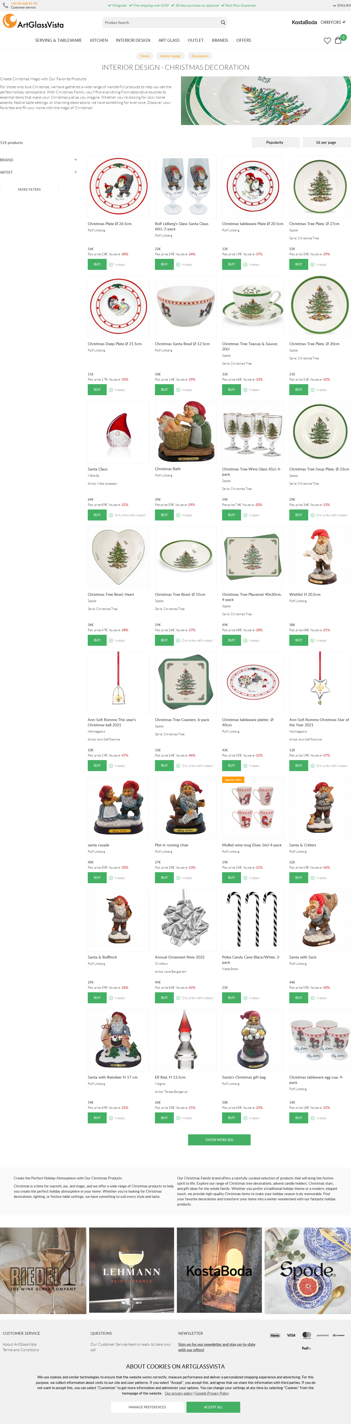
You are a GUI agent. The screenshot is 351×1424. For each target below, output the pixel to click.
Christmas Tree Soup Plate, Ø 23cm (319, 469)
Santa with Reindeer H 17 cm (113, 1077)
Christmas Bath (168, 468)
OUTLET (196, 40)
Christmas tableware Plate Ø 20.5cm (253, 223)
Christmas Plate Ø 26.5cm (110, 223)
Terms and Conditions (21, 1350)
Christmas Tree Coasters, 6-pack (182, 719)
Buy (97, 264)
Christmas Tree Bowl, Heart (111, 594)
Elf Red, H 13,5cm (170, 1077)
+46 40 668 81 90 (24, 3)
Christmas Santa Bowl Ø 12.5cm (182, 343)
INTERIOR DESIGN (133, 40)
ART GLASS (169, 40)
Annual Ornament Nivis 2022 (180, 957)
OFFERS (243, 40)
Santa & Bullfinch (102, 957)
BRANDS (220, 40)
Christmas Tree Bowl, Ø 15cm (180, 594)
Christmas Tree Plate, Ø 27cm (314, 223)
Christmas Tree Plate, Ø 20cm (314, 343)
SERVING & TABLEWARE (58, 40)
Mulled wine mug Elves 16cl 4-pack (252, 844)
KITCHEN (99, 40)
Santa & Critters (302, 844)
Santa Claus (97, 469)
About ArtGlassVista (19, 1344)
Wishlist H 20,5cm (305, 594)
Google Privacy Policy (212, 1393)
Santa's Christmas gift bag (244, 1077)
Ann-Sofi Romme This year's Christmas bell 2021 (112, 722)
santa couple (98, 844)
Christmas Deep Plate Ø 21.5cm (115, 343)
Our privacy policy (179, 1393)
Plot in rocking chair (171, 844)
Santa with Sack (302, 957)
